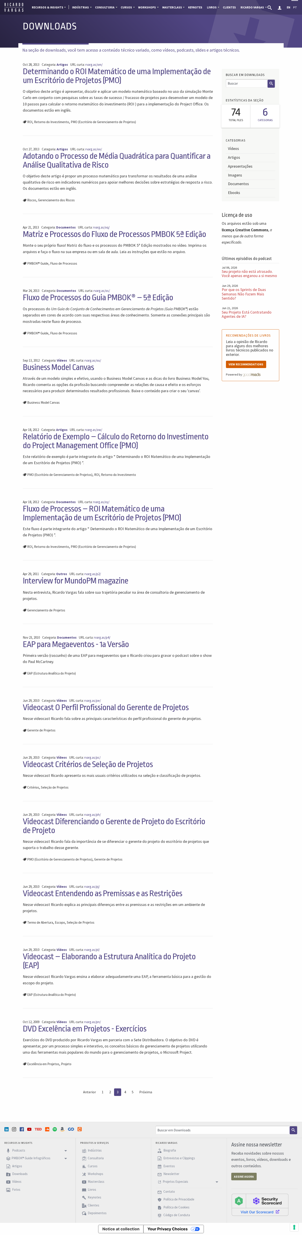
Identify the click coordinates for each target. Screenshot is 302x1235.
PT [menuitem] (295, 7)
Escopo (60, 922)
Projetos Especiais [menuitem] (175, 1182)
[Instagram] (14, 1129)
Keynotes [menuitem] (195, 7)
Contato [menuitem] (169, 1191)
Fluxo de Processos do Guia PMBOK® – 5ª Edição (98, 297)
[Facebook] (22, 1129)
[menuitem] (270, 7)
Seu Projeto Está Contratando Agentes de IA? (246, 314)
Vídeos (233, 148)
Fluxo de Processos (63, 263)
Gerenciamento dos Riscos (56, 200)
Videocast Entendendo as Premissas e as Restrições (102, 893)
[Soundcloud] (47, 1129)
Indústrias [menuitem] (80, 7)
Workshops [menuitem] (147, 7)
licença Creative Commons (245, 229)
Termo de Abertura (40, 922)
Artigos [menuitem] (16, 1166)
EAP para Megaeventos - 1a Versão (76, 644)
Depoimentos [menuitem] (97, 1213)
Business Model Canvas (58, 367)
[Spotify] (55, 1129)
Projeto (66, 1064)
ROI (29, 122)
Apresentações (240, 166)
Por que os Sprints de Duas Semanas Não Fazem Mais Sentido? (244, 294)
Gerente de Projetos (41, 730)
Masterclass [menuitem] (172, 7)
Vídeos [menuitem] (16, 1182)
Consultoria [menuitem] (105, 7)
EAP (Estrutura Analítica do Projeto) (51, 673)
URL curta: (86, 64)
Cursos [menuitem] (126, 7)
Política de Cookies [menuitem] (176, 1207)
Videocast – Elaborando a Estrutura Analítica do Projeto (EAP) (109, 961)
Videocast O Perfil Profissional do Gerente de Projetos (106, 707)
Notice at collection (121, 1229)
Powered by (234, 374)
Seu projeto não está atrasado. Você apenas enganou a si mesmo (249, 273)
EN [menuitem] (288, 7)
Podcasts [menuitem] (18, 1150)
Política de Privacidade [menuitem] (178, 1199)
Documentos (238, 183)
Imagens (235, 175)
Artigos (234, 157)
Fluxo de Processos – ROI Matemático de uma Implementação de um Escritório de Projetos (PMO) (102, 513)
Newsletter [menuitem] (171, 1174)
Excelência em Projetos (43, 1064)
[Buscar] (271, 84)
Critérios (33, 787)
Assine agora (244, 1177)
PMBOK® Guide (37, 263)
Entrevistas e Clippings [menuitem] (179, 1158)
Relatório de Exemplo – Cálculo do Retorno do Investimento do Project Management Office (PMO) (115, 441)
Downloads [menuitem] (19, 1174)
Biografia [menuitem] (169, 1150)
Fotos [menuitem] (15, 1189)
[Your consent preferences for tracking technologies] (294, 1227)
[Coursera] (71, 1129)
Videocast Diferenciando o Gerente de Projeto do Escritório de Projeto (114, 826)
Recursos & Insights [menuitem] (47, 7)
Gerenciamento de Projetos (46, 610)
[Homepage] (14, 11)
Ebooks (234, 192)
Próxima (145, 1092)
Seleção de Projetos (55, 787)
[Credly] (80, 1129)
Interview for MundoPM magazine (75, 581)
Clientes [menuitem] (229, 7)
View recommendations (246, 364)
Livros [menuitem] (212, 7)
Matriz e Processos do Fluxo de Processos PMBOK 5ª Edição (114, 234)
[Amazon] (62, 1129)
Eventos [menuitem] (169, 1166)
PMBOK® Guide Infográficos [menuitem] (30, 1158)
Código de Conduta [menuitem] (176, 1215)
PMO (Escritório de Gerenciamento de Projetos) (103, 122)
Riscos (31, 200)
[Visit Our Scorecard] (260, 1204)
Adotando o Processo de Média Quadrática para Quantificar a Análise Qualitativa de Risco (116, 160)
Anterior (89, 1092)
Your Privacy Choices (167, 1229)
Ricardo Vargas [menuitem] (252, 7)
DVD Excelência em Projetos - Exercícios (84, 1028)
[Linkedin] (7, 1129)
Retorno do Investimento (51, 122)
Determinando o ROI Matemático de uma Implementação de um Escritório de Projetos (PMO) (117, 76)
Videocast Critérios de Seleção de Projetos (88, 764)
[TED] (39, 1129)
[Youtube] (29, 1129)
